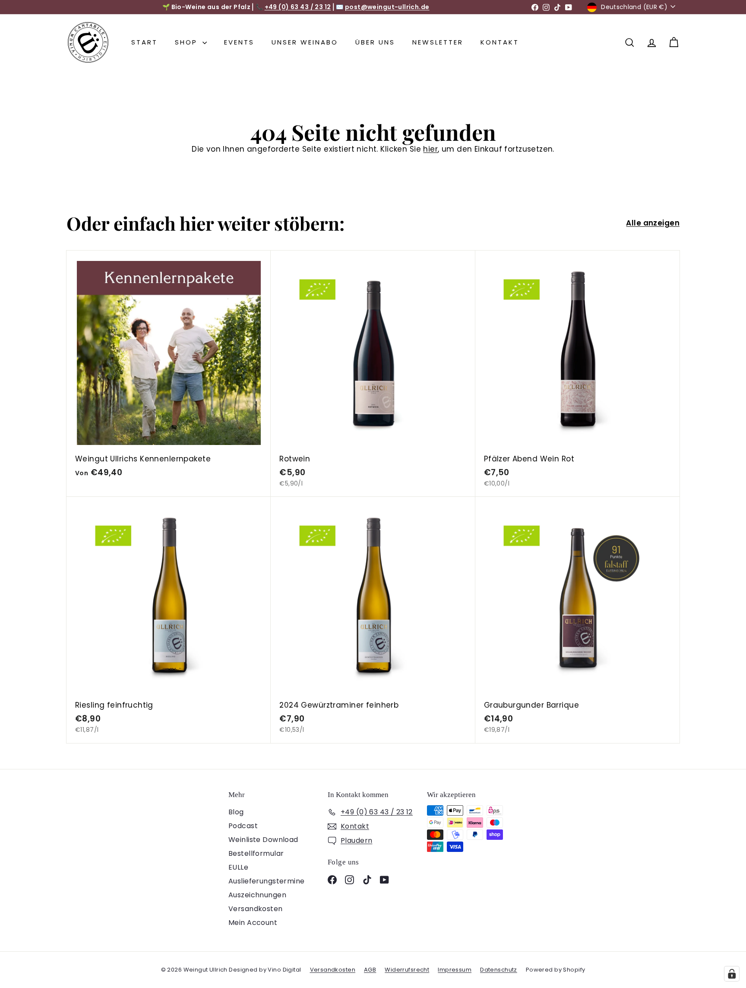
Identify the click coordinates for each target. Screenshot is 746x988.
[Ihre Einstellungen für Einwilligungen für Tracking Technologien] (731, 973)
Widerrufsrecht (407, 970)
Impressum (454, 970)
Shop (187, 42)
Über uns (375, 42)
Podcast (243, 826)
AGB (370, 970)
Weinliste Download (263, 840)
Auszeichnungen (257, 895)
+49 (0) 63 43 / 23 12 (298, 7)
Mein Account (252, 923)
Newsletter (437, 42)
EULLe (238, 867)
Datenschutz (498, 970)
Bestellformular (256, 853)
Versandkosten (255, 909)
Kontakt (499, 42)
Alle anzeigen (653, 223)
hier (430, 149)
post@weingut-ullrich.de (387, 7)
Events (239, 42)
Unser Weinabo (305, 42)
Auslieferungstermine (266, 881)
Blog (236, 812)
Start (144, 42)
